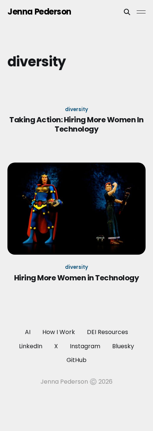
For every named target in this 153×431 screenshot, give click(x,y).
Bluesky (123, 346)
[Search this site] (127, 12)
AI (27, 332)
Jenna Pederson (39, 12)
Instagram (85, 346)
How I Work (58, 332)
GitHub (76, 360)
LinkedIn (30, 346)
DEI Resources (107, 332)
